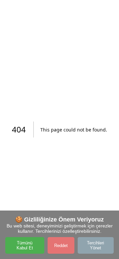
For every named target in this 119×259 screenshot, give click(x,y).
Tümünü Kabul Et (25, 245)
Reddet (61, 245)
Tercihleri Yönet (95, 245)
